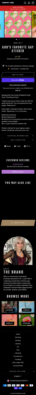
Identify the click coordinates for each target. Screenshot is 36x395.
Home (16, 43)
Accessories (18, 356)
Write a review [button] (18, 172)
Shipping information (18, 136)
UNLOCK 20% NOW (17, 371)
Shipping (10, 59)
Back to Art (19, 222)
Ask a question (18, 140)
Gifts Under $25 (18, 362)
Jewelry (18, 343)
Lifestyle (18, 353)
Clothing (18, 337)
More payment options (18, 85)
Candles (18, 340)
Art (20, 43)
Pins (18, 350)
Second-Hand (18, 366)
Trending (18, 359)
